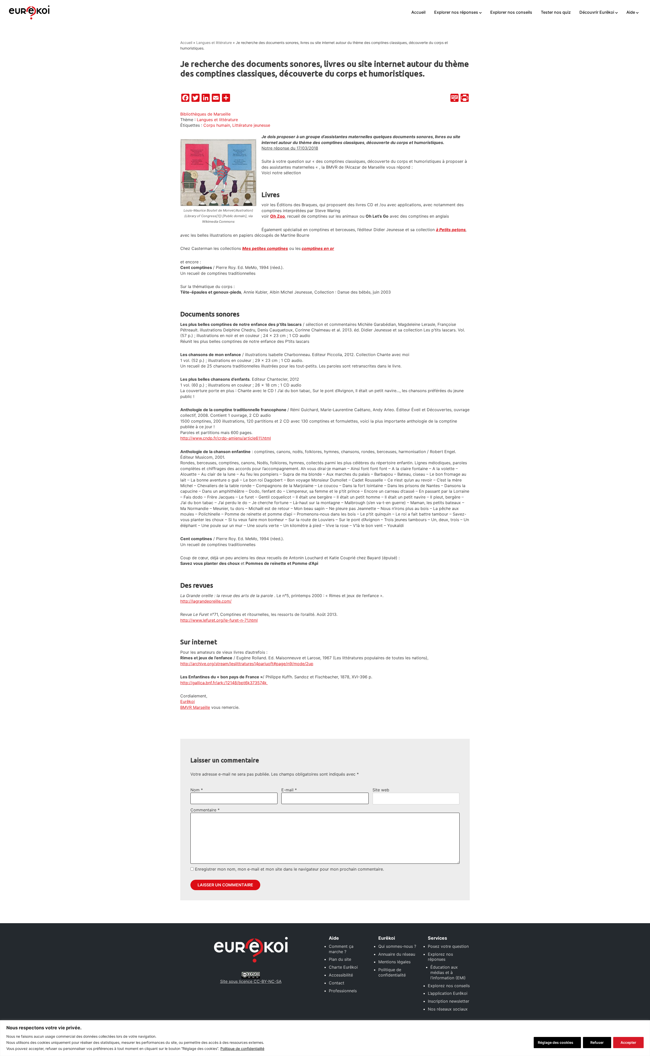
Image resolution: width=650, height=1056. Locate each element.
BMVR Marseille (195, 707)
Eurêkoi (187, 701)
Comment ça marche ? (341, 949)
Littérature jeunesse (251, 125)
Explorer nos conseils (511, 12)
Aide (630, 12)
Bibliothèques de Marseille (205, 114)
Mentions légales (394, 961)
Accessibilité (341, 975)
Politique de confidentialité (242, 1048)
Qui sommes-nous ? (397, 946)
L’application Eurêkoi (447, 993)
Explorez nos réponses (440, 957)
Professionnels (343, 990)
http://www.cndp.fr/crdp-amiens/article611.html (225, 438)
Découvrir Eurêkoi (596, 12)
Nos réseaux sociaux (448, 1009)
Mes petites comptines (265, 248)
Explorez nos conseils (449, 985)
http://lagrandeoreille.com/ (206, 601)
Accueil (418, 12)
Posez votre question (448, 946)
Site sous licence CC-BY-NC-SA (251, 981)
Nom (196, 789)
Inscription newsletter (448, 1001)
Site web (380, 789)
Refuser (597, 1042)
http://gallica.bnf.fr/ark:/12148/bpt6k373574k (224, 682)
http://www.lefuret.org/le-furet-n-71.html (219, 620)
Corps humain (216, 125)
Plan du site (340, 959)
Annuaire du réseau (396, 954)
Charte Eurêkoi (343, 967)
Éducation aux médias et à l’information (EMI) (448, 972)
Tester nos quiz (556, 12)
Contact (336, 982)
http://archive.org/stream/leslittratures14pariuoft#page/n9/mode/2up (246, 663)
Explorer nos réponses (456, 12)
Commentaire (205, 809)
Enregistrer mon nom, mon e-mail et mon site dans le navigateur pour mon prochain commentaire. (289, 869)
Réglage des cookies (555, 1042)
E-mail (289, 789)
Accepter (628, 1042)
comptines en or (318, 248)
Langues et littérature (214, 42)
